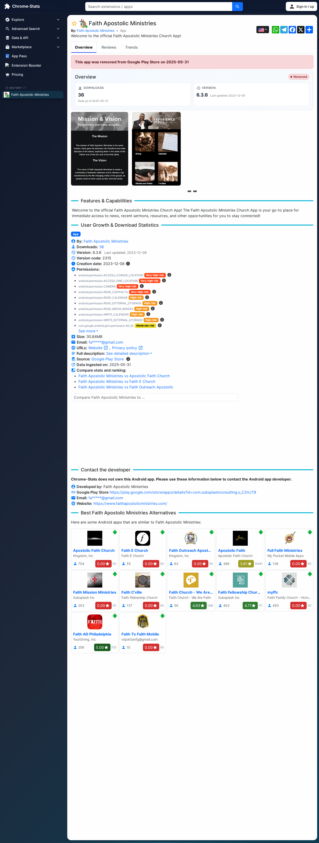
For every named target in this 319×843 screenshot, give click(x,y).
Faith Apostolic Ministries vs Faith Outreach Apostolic (125, 387)
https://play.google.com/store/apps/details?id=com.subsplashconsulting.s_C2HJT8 (183, 492)
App (123, 30)
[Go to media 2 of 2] (195, 191)
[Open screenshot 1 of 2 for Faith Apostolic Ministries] (99, 149)
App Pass (19, 56)
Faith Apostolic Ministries (95, 30)
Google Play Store (108, 359)
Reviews (109, 47)
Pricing (17, 74)
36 (101, 246)
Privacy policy (125, 347)
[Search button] (237, 6)
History (18, 87)
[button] (301, 6)
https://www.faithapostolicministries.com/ (130, 503)
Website (95, 347)
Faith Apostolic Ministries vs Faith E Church (116, 381)
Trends (131, 47)
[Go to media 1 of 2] (189, 191)
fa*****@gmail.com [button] (106, 342)
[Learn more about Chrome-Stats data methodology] (128, 359)
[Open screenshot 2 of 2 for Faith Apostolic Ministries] (156, 149)
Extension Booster (26, 65)
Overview (84, 47)
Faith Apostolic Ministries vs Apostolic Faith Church (124, 375)
